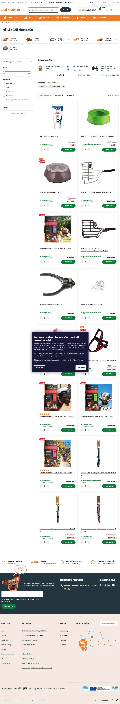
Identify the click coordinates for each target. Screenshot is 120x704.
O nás (3, 631)
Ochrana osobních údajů (29, 640)
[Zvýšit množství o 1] (47, 149)
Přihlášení (63, 640)
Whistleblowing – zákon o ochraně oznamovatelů (37, 668)
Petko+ (3, 2)
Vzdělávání (4, 640)
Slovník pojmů (5, 663)
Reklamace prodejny (28, 658)
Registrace (116, 2)
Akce (8, 87)
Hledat (65, 10)
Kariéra (3, 635)
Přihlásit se (8, 606)
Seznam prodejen (6, 645)
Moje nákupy (64, 631)
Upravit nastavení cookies (38, 700)
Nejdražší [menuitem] (70, 95)
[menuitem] (11, 18)
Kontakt (3, 649)
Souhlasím (81, 368)
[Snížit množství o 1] (41, 149)
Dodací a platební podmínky (30, 663)
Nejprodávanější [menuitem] (45, 95)
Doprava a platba (22, 2)
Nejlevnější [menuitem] (59, 95)
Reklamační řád (26, 654)
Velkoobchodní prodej (28, 645)
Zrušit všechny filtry (53, 82)
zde (35, 362)
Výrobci (24, 649)
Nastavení (39, 368)
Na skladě (10, 83)
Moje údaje (63, 635)
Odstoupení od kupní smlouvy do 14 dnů (34, 631)
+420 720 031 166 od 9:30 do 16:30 (62, 2)
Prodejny (11, 2)
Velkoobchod (39, 2)
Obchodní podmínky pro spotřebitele (33, 635)
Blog (31, 2)
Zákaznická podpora (7, 654)
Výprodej (9, 95)
